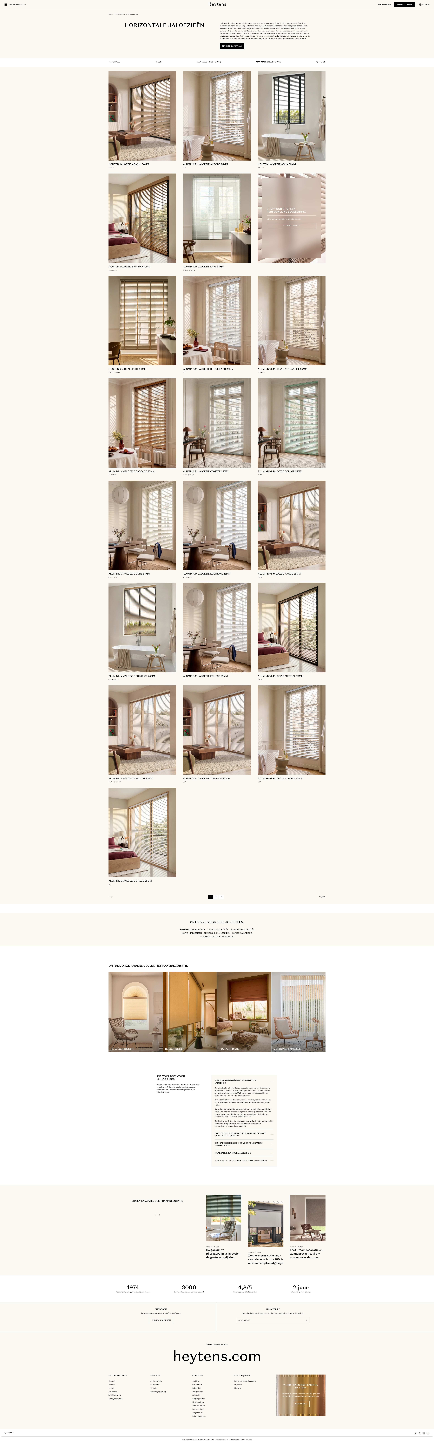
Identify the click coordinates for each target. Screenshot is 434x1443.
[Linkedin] (415, 1433)
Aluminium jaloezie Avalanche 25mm (282, 369)
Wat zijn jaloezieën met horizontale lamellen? (235, 1081)
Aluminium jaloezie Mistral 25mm (280, 676)
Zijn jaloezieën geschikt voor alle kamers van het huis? (239, 1144)
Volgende (322, 897)
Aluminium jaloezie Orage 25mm (130, 880)
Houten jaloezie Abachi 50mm (128, 164)
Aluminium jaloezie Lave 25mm (203, 266)
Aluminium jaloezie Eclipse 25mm (205, 676)
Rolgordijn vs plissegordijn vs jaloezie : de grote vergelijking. (223, 1253)
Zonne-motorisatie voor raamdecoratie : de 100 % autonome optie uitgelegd (265, 1259)
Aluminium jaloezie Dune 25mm (129, 573)
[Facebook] (419, 1433)
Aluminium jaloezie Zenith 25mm (130, 778)
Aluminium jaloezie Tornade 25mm (206, 778)
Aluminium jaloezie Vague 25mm (279, 573)
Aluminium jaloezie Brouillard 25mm (208, 369)
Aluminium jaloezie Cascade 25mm (131, 471)
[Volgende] (159, 1215)
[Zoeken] (306, 1320)
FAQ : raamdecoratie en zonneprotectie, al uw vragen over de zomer (306, 1253)
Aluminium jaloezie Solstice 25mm (131, 676)
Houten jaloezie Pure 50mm (127, 369)
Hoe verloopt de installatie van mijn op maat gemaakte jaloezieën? (240, 1134)
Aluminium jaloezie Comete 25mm (205, 471)
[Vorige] (155, 1215)
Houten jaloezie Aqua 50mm (277, 164)
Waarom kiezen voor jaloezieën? (233, 1153)
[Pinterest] (427, 1433)
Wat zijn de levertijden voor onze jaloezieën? (241, 1160)
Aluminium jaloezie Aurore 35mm (280, 778)
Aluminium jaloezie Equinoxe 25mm (206, 573)
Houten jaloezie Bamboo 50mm (129, 266)
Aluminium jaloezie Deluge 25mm (280, 471)
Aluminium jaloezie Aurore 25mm (205, 164)
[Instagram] (423, 1433)
